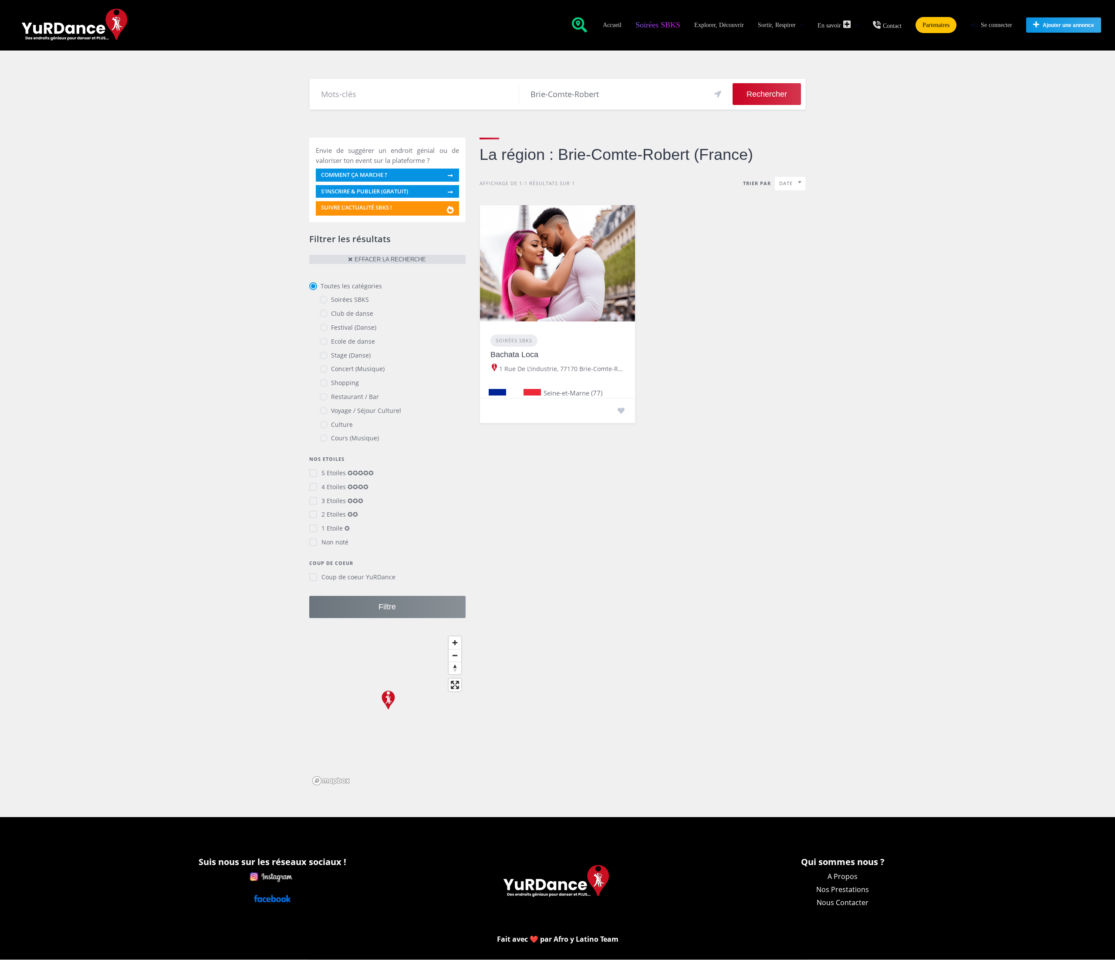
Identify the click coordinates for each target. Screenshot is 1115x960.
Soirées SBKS (657, 24)
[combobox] (790, 183)
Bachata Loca (514, 354)
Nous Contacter (842, 902)
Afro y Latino (577, 939)
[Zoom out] (455, 655)
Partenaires (935, 25)
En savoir (829, 25)
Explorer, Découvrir (719, 25)
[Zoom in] (455, 642)
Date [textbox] (786, 183)
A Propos (843, 876)
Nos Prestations (842, 889)
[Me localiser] (717, 94)
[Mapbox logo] (331, 781)
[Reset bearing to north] (455, 668)
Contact (892, 26)
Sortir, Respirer (777, 25)
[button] (387, 704)
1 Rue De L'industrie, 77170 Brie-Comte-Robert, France (562, 369)
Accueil (612, 25)
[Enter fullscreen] (455, 685)
